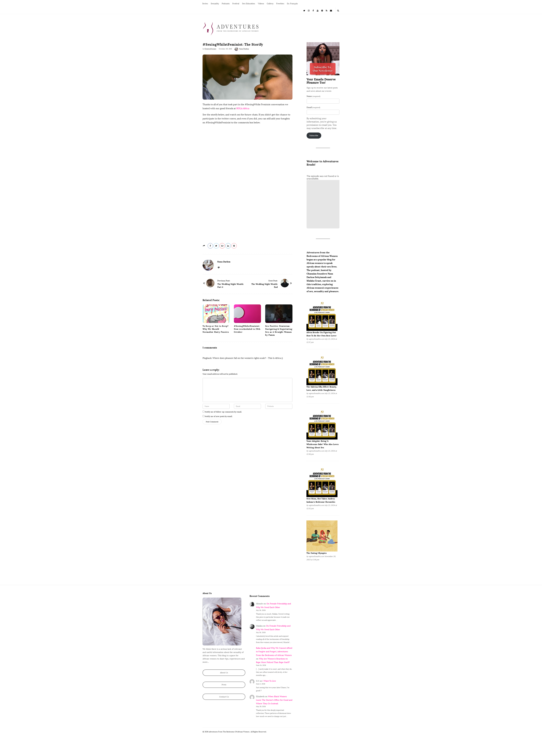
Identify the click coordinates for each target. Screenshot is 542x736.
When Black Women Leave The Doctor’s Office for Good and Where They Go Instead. (274, 700)
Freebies (280, 3)
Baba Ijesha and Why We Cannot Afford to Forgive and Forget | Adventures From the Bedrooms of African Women (274, 651)
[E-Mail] (331, 10)
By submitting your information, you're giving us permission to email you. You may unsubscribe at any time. (322, 123)
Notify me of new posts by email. (218, 416)
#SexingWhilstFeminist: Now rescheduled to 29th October (247, 329)
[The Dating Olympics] (321, 536)
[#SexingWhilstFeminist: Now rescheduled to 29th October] (247, 313)
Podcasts (226, 3)
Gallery (270, 3)
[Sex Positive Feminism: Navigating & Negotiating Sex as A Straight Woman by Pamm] (278, 313)
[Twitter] (304, 10)
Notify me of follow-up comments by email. (223, 412)
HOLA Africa (242, 108)
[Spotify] (322, 10)
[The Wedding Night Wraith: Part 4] (210, 283)
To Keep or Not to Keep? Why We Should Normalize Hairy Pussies (216, 329)
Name (313, 96)
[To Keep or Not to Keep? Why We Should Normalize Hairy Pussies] (216, 313)
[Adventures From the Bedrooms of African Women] (231, 28)
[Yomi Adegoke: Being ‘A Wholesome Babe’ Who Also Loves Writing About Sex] (321, 424)
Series (205, 3)
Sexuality (215, 3)
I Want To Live (269, 681)
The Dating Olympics (316, 553)
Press (224, 685)
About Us (224, 673)
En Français (292, 3)
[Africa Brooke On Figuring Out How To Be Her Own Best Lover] (321, 315)
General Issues (210, 49)
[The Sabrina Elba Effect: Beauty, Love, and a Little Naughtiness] (321, 369)
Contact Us (224, 697)
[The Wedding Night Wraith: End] (284, 283)
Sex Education (248, 3)
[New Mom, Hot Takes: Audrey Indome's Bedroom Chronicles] (321, 481)
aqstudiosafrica (315, 339)
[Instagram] (308, 10)
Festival (235, 3)
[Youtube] (317, 10)
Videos (261, 3)
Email (313, 107)
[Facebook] (313, 10)
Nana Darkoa (244, 49)
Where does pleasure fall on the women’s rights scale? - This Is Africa (247, 358)
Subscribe (313, 135)
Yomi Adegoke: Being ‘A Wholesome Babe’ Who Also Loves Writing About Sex (322, 444)
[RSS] (326, 10)
